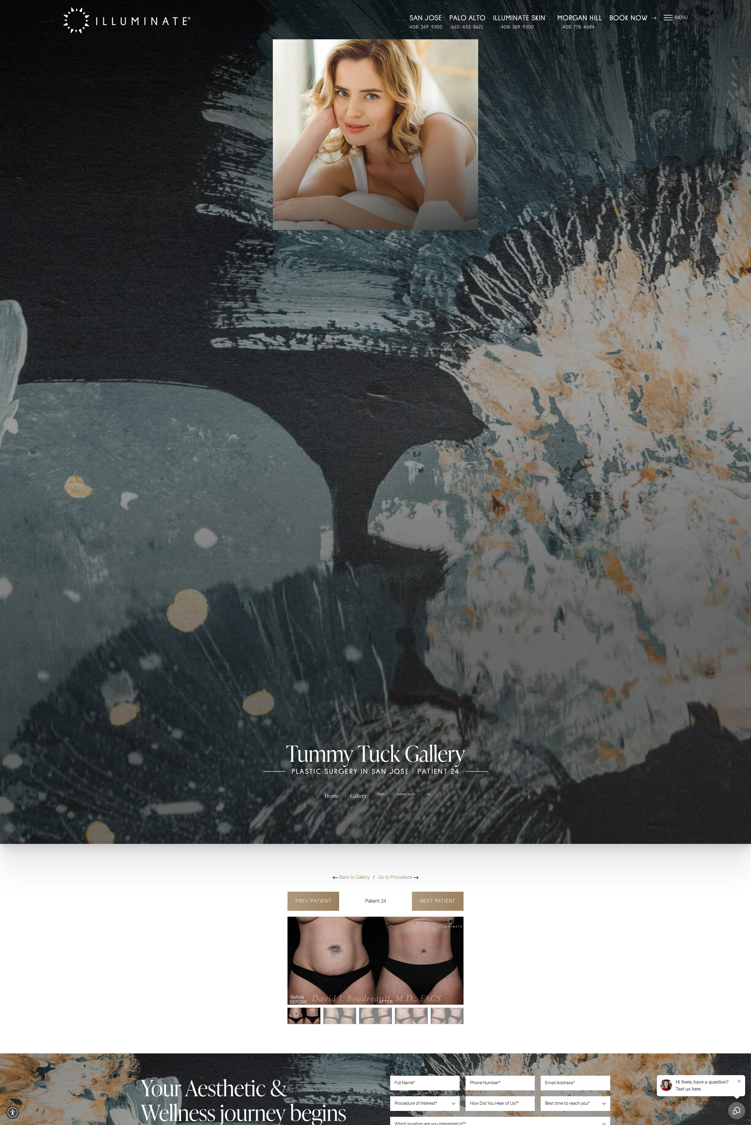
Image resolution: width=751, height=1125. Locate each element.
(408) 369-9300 (425, 27)
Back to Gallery (354, 877)
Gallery (358, 795)
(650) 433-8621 (466, 27)
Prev (313, 901)
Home (332, 795)
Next (438, 901)
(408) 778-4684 (578, 27)
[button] (12, 1112)
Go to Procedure (395, 877)
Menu (681, 17)
